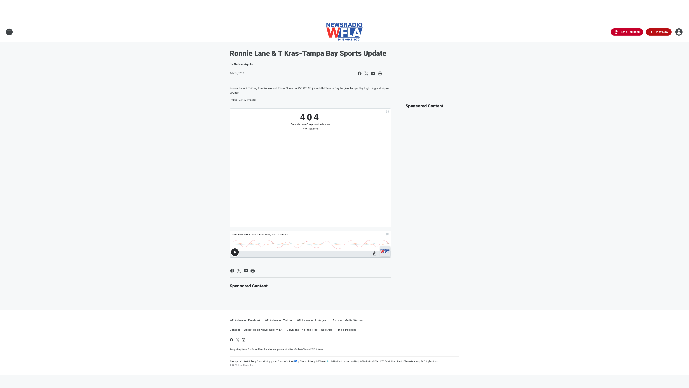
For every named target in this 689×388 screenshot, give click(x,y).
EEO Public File (387, 361)
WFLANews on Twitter (278, 320)
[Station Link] (344, 32)
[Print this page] (380, 73)
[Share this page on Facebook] (359, 73)
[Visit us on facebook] (231, 340)
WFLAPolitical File (369, 361)
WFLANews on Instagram (312, 320)
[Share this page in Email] (373, 73)
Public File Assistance (407, 361)
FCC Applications (429, 361)
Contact (235, 329)
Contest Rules (247, 361)
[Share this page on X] (366, 73)
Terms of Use (306, 361)
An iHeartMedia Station (348, 320)
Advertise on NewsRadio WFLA (263, 329)
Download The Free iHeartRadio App (309, 329)
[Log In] (679, 32)
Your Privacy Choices (283, 361)
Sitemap (234, 361)
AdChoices (321, 361)
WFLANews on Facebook (245, 320)
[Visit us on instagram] (244, 340)
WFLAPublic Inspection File (344, 361)
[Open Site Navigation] (9, 32)
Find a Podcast (346, 329)
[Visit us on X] (237, 340)
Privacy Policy (263, 361)
